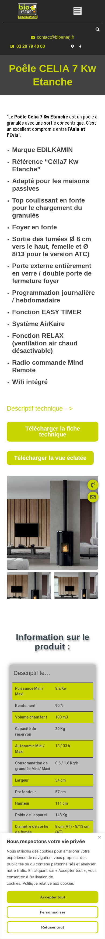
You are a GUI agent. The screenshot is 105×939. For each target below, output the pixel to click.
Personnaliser (52, 912)
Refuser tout (52, 927)
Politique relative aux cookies (48, 883)
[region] (52, 886)
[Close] (99, 837)
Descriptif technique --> (40, 408)
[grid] (53, 761)
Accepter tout (52, 897)
